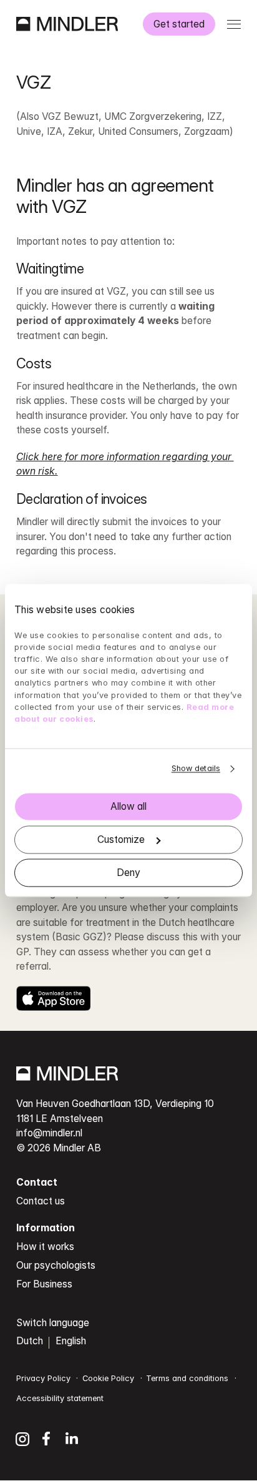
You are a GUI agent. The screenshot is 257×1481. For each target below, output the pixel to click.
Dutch (29, 1341)
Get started (179, 24)
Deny (128, 872)
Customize (121, 839)
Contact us (40, 1201)
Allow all (128, 806)
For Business (44, 1284)
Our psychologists (55, 1265)
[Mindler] (67, 24)
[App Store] (53, 998)
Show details (196, 769)
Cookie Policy (108, 1378)
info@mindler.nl (49, 1133)
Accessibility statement (60, 1398)
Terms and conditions (187, 1378)
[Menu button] (234, 24)
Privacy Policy (43, 1378)
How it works (45, 1246)
